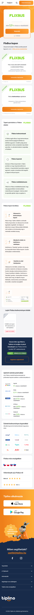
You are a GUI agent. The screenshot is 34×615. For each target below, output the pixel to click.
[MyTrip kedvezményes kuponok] (26, 445)
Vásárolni (17, 31)
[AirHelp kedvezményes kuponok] (7, 435)
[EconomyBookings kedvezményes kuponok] (7, 440)
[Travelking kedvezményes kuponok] (7, 445)
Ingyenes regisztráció (17, 359)
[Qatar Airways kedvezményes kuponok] (17, 440)
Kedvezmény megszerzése (17, 77)
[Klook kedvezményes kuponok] (26, 450)
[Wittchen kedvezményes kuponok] (26, 440)
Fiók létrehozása (26, 3)
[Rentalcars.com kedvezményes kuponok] (17, 435)
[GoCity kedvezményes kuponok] (26, 435)
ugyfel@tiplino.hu (17, 553)
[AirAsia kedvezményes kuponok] (17, 450)
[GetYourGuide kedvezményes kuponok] (7, 450)
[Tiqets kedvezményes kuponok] (17, 445)
